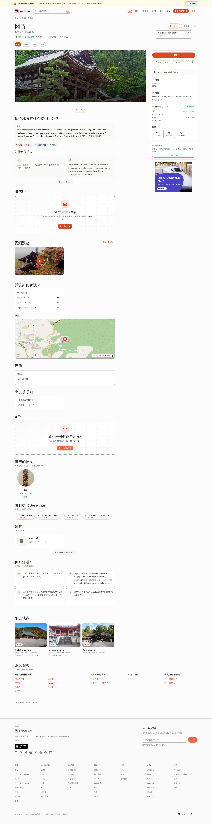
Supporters (151, 783)
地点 (130, 11)
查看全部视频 (108, 242)
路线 (179, 62)
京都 (43, 770)
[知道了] (188, 32)
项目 (149, 779)
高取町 (18, 687)
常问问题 (97, 783)
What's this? (41, 542)
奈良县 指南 (96, 679)
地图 (137, 11)
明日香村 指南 (21, 679)
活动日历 (124, 779)
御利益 (17, 796)
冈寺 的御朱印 (170, 679)
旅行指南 (97, 774)
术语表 (96, 779)
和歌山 (43, 792)
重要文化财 (41, 145)
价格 (149, 774)
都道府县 (44, 796)
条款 (51, 814)
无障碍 (57, 814)
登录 (193, 11)
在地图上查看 (163, 62)
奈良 (43, 779)
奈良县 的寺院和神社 (100, 683)
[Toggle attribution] (112, 355)
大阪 (43, 783)
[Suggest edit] (194, 26)
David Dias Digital (27, 814)
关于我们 (177, 770)
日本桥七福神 (73, 783)
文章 (169, 11)
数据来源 (65, 814)
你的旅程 (150, 770)
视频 (96, 792)
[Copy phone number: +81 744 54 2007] (193, 62)
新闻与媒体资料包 (180, 774)
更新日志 (150, 796)
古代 (20, 145)
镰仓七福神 (72, 779)
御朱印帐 (18, 787)
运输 (96, 796)
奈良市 (50, 679)
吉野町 (18, 690)
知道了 (160, 36)
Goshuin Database (22, 783)
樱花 (29, 145)
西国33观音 (72, 770)
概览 (18, 44)
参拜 (35, 44)
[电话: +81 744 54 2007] (187, 62)
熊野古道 (71, 774)
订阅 (192, 740)
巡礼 (54, 145)
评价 (42, 44)
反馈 (175, 787)
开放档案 (150, 787)
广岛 (43, 787)
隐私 (47, 814)
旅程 (154, 11)
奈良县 (24, 18)
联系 (175, 779)
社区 (161, 11)
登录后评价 (67, 448)
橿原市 (50, 687)
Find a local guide (22, 774)
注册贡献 (67, 226)
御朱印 (145, 11)
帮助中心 (177, 783)
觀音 (129, 679)
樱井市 (18, 683)
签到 (176, 55)
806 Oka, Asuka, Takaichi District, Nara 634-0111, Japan (172, 98)
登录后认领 (173, 155)
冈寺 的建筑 (169, 683)
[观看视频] (39, 261)
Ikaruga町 (52, 683)
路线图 (149, 792)
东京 (43, 774)
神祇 (16, 792)
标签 (96, 787)
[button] (65, 339)
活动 (122, 774)
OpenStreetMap (98, 355)
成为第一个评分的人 (60, 37)
